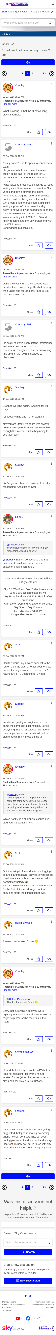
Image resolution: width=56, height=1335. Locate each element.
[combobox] (25, 22)
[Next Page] (52, 73)
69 (8, 747)
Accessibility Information (43, 1304)
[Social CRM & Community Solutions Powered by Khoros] (46, 1328)
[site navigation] (3, 4)
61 (8, 125)
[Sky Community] (17, 4)
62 (8, 239)
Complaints (7, 1307)
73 (8, 1032)
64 (8, 368)
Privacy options (9, 1302)
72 (8, 952)
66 (8, 498)
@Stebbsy (12, 544)
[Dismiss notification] (52, 11)
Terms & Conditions (45, 1302)
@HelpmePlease (15, 999)
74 (8, 1092)
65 (8, 445)
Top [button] (29, 1295)
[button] (51, 84)
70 (8, 833)
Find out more (10, 104)
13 (44, 73)
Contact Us (49, 1307)
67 (8, 625)
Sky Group (7, 1310)
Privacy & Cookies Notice (13, 1304)
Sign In (52, 4)
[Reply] (49, 132)
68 (8, 684)
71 (8, 903)
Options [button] (5, 44)
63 (8, 305)
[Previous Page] (4, 73)
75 (8, 1158)
